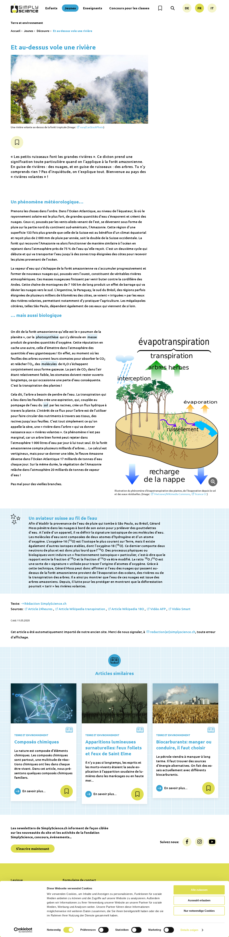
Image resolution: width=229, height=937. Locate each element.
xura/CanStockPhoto (91, 127)
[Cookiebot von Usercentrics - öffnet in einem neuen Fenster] (23, 930)
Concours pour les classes (129, 8)
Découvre (43, 31)
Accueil (15, 31)
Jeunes (70, 8)
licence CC (201, 494)
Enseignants (92, 8)
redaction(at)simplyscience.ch (172, 632)
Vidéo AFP (158, 609)
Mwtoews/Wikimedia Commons (172, 494)
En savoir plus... (34, 791)
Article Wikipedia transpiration (82, 609)
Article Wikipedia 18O (127, 609)
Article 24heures (40, 609)
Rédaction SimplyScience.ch (45, 603)
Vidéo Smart (181, 609)
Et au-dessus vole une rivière (72, 31)
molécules (49, 364)
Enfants (51, 8)
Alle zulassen (199, 889)
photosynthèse (47, 337)
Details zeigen (189, 929)
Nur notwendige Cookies (199, 910)
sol (46, 405)
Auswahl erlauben (199, 900)
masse (92, 337)
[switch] (103, 930)
